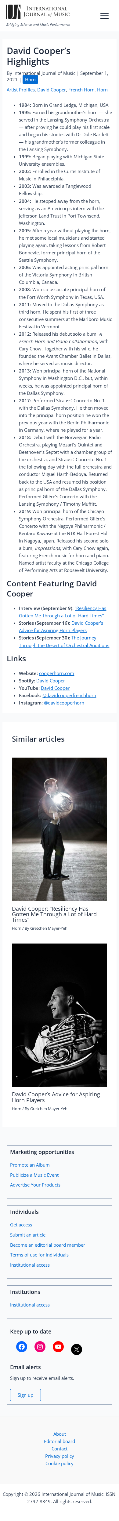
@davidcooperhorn (64, 703)
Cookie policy (59, 1463)
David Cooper (51, 90)
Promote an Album (30, 1165)
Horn (30, 79)
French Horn (81, 90)
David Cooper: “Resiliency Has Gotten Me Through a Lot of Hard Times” (54, 914)
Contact (59, 1449)
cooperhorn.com (56, 673)
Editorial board (59, 1441)
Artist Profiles (21, 90)
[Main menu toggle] (104, 15)
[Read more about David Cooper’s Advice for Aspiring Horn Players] (59, 1015)
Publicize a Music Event (34, 1175)
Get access (21, 1225)
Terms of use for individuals (39, 1255)
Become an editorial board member (47, 1245)
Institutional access (30, 1265)
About (59, 1434)
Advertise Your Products (35, 1185)
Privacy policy (59, 1456)
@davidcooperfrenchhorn (69, 695)
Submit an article (27, 1235)
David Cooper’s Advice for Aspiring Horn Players (56, 1097)
